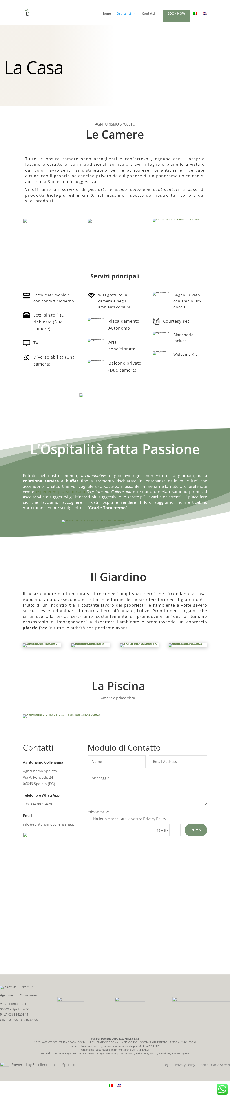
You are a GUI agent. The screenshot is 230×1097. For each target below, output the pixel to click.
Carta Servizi (220, 1065)
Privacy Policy (185, 1065)
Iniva (195, 830)
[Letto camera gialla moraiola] (176, 218)
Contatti (148, 13)
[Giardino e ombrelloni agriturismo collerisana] (188, 643)
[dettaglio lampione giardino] (42, 643)
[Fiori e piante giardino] (139, 643)
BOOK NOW (176, 13)
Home (106, 13)
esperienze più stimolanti (60, 491)
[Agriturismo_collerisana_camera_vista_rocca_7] (50, 222)
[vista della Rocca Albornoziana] (90, 643)
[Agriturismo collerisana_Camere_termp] (115, 222)
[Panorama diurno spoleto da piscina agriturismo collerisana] (61, 714)
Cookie (203, 1065)
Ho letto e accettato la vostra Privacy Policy (129, 818)
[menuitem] (195, 17)
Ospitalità (124, 13)
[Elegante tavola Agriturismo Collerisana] (93, 519)
